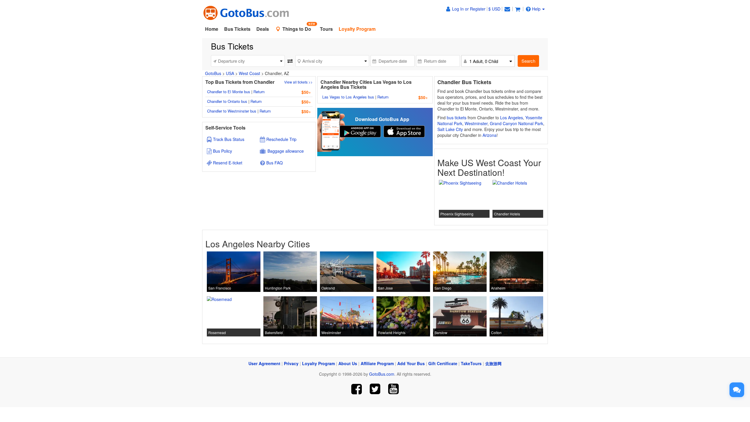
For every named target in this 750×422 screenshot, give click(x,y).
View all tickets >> (298, 81)
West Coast (249, 73)
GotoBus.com (381, 374)
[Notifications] (507, 9)
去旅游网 (493, 363)
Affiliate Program (377, 363)
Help (536, 9)
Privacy (291, 363)
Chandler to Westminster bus (231, 111)
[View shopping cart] (517, 9)
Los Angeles (511, 117)
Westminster (476, 123)
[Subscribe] (393, 389)
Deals (262, 28)
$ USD (494, 9)
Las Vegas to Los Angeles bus (348, 97)
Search (528, 61)
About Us (347, 363)
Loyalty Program (318, 363)
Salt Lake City (450, 129)
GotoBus (213, 73)
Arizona (490, 135)
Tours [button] (326, 28)
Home (211, 28)
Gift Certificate (442, 363)
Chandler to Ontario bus (227, 101)
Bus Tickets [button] (237, 28)
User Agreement (264, 363)
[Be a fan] (356, 389)
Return (259, 91)
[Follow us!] (375, 389)
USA (230, 73)
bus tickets (456, 117)
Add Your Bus (411, 363)
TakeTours (471, 363)
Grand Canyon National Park (516, 123)
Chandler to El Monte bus (228, 91)
